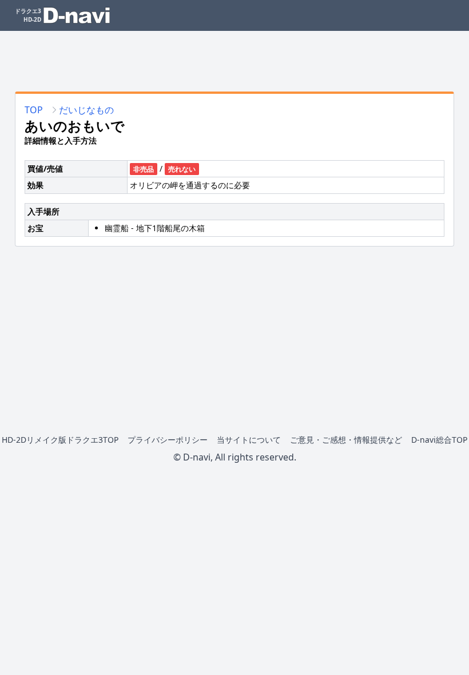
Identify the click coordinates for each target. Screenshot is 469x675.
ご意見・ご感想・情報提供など (346, 439)
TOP (34, 110)
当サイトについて (249, 439)
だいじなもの (86, 110)
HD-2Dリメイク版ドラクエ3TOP (60, 439)
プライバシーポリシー (168, 439)
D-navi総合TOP (439, 439)
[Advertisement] (234, 56)
